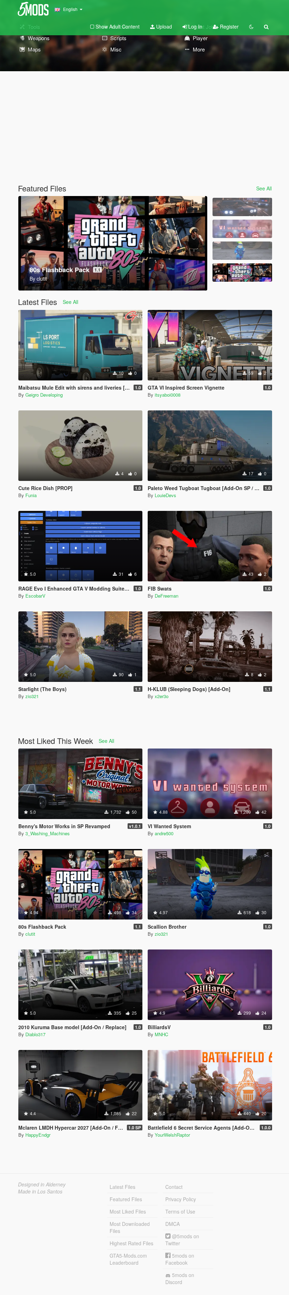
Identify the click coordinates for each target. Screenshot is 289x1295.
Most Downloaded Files (130, 1227)
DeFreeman (166, 595)
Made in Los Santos (40, 1191)
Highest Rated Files (131, 1243)
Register (229, 26)
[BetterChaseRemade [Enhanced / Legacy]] (242, 207)
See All (264, 188)
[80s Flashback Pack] (242, 272)
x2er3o (161, 696)
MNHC (161, 1034)
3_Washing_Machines (47, 833)
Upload (163, 26)
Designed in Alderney (42, 1184)
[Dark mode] (251, 26)
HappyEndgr (37, 1134)
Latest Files (122, 1186)
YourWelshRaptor (172, 1134)
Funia (31, 495)
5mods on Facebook (179, 1259)
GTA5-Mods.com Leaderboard (128, 1259)
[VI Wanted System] (242, 229)
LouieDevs (165, 495)
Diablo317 (35, 1034)
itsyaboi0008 (167, 394)
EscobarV (35, 595)
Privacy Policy (180, 1199)
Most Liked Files (128, 1211)
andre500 (164, 833)
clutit (30, 933)
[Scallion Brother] (242, 251)
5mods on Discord (179, 1278)
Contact (174, 1186)
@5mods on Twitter (182, 1240)
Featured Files (126, 1199)
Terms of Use (180, 1211)
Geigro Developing (44, 394)
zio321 (32, 696)
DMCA (172, 1223)
